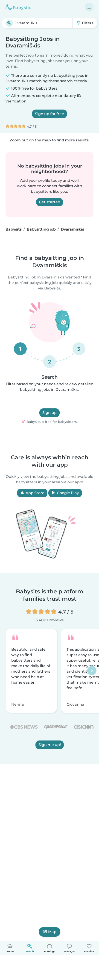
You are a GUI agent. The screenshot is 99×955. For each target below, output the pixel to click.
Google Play (67, 493)
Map (52, 932)
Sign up (49, 412)
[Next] (91, 670)
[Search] (9, 23)
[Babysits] (18, 7)
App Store (34, 493)
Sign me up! (49, 745)
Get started (49, 202)
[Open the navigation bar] (89, 7)
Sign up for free (49, 114)
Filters (87, 23)
